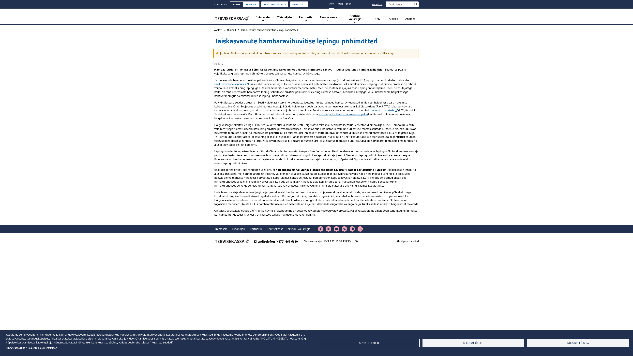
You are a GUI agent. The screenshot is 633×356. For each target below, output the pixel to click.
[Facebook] (320, 229)
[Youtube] (336, 229)
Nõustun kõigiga (578, 342)
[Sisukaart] (360, 229)
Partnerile (306, 17)
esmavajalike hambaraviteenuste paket (343, 114)
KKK (377, 19)
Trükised (392, 19)
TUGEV (237, 4)
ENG (340, 4)
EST (331, 4)
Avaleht (218, 29)
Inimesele (263, 17)
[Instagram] (328, 229)
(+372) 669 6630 (286, 241)
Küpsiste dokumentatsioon (42, 347)
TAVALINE (251, 4)
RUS (348, 4)
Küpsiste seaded (369, 342)
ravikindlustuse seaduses (230, 84)
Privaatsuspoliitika (15, 347)
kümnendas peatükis (381, 110)
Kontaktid (377, 4)
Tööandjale (284, 17)
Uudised (231, 29)
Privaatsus (299, 4)
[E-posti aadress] (352, 229)
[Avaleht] (232, 18)
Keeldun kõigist (473, 342)
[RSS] (344, 229)
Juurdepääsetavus (275, 4)
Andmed (410, 19)
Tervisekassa (328, 17)
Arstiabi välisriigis (355, 17)
